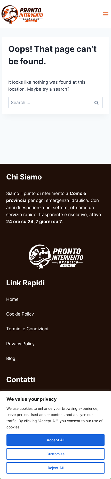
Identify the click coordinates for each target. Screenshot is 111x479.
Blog (10, 358)
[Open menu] (105, 14)
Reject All (56, 468)
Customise (55, 454)
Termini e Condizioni (27, 328)
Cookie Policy (20, 314)
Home (12, 299)
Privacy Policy (20, 343)
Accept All (55, 440)
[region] (55, 435)
